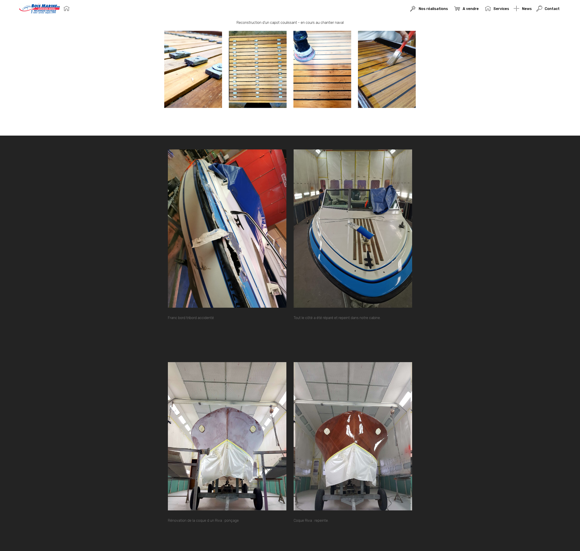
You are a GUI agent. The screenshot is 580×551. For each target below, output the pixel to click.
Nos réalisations (434, 9)
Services (501, 9)
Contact (552, 9)
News (527, 9)
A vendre (471, 9)
